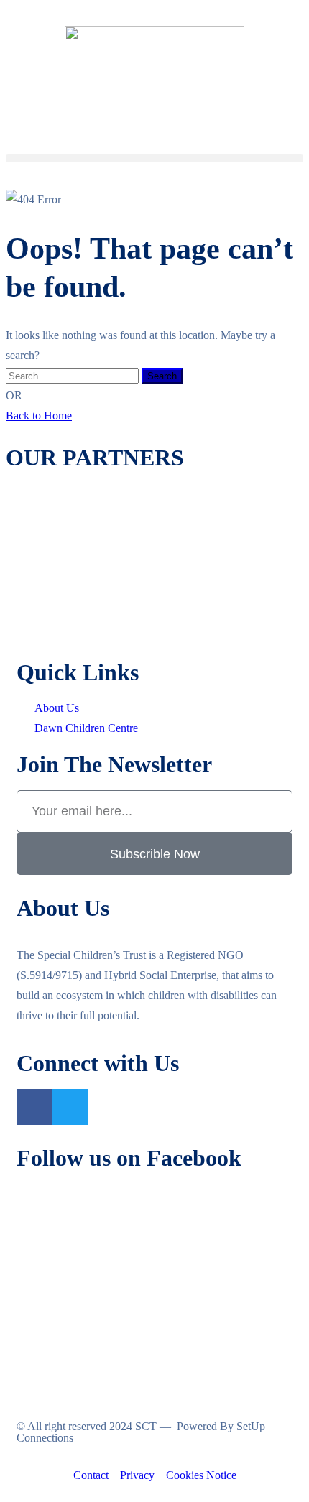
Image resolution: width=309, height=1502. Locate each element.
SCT (146, 1426)
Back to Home (39, 415)
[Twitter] (70, 1107)
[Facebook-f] (34, 1107)
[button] (154, 158)
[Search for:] (74, 375)
